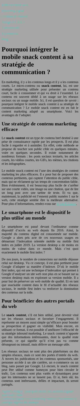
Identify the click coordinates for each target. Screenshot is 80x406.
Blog (5, 39)
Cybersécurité (10, 28)
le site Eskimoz (66, 203)
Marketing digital (13, 10)
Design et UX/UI (13, 22)
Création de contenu (15, 16)
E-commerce (10, 33)
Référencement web (14, 5)
